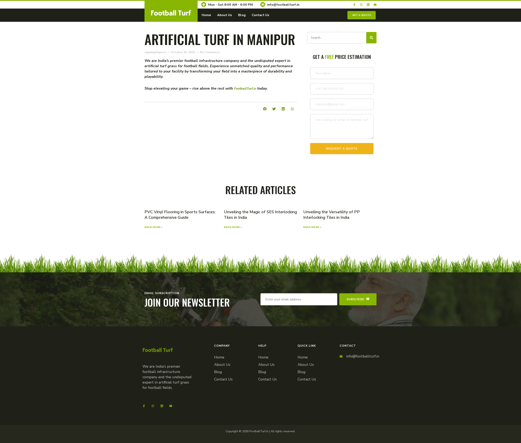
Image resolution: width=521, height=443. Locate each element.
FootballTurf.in (245, 88)
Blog (242, 15)
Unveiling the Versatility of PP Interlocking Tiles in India (331, 214)
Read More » (153, 227)
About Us (224, 15)
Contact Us (260, 15)
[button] (264, 108)
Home (206, 15)
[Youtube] (375, 4)
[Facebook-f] (354, 4)
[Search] (371, 37)
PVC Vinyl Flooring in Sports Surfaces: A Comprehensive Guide (180, 214)
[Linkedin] (368, 4)
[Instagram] (361, 4)
